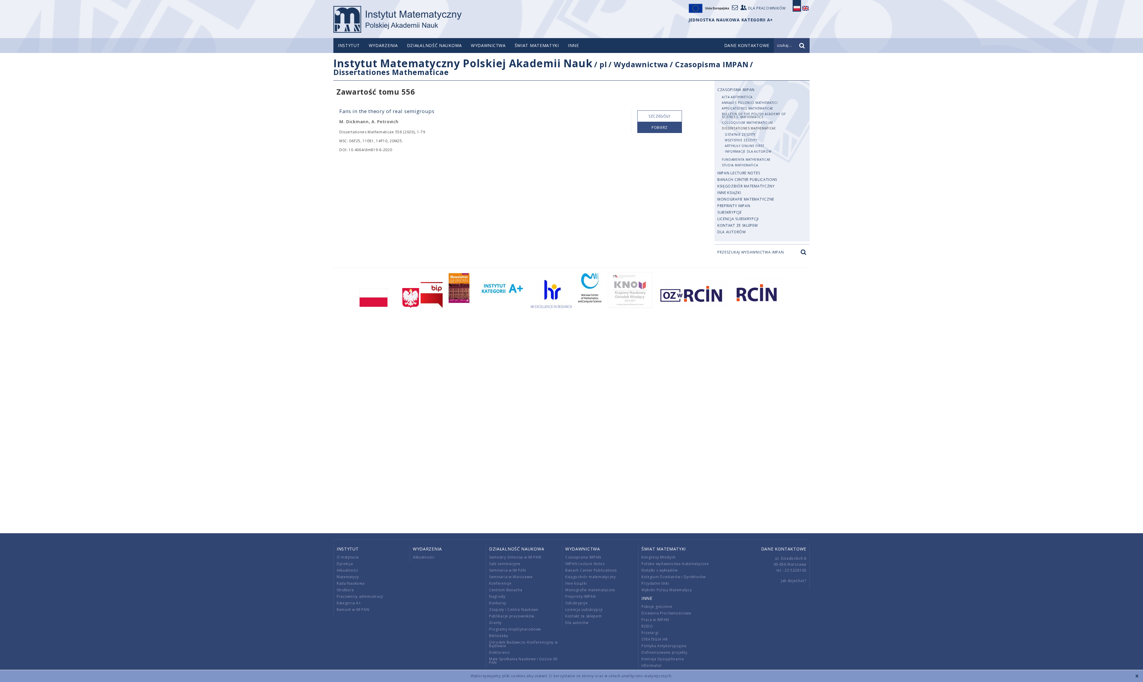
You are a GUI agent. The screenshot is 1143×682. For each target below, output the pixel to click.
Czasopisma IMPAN (711, 64)
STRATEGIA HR (654, 639)
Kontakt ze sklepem (737, 225)
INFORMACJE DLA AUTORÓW (748, 151)
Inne (573, 45)
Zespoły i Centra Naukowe (513, 609)
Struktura (345, 589)
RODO (647, 626)
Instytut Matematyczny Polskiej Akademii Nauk (463, 63)
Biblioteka (498, 635)
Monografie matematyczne (745, 199)
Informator (651, 665)
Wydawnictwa (488, 45)
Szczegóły (660, 116)
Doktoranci (499, 652)
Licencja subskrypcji (738, 218)
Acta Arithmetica (737, 97)
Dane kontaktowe (784, 549)
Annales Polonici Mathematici (750, 103)
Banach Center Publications (747, 179)
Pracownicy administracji (360, 596)
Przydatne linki (655, 583)
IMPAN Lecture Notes (738, 173)
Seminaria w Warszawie (511, 576)
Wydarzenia (383, 45)
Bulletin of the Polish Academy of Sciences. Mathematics (754, 115)
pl (603, 64)
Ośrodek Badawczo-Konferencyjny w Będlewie (523, 644)
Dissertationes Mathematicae (391, 72)
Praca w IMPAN (655, 619)
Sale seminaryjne (505, 563)
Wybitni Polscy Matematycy (666, 589)
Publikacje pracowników (511, 616)
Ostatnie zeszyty (740, 134)
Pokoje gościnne (656, 606)
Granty (495, 622)
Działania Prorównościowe (666, 613)
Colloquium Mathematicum (747, 123)
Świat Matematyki (537, 45)
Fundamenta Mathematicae (746, 159)
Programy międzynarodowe (515, 629)
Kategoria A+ (349, 603)
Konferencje (500, 583)
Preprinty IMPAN (733, 205)
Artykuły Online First (744, 146)
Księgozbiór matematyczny (746, 186)
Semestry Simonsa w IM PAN (515, 557)
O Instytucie (348, 557)
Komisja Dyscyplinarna (662, 658)
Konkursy (497, 603)
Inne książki (729, 192)
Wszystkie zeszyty (741, 140)
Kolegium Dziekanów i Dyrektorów (673, 576)
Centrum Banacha (505, 589)
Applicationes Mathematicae (747, 108)
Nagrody (497, 596)
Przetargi (649, 632)
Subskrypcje (729, 212)
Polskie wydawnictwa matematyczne (675, 563)
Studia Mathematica (740, 165)
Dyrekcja (345, 563)
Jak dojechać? (793, 580)
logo (397, 19)
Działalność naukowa (434, 45)
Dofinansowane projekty (664, 652)
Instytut (349, 45)
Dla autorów (731, 231)
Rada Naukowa (350, 583)
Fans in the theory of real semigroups (387, 111)
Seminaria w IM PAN (507, 570)
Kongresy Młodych (658, 557)
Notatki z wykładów (659, 570)
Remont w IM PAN (353, 609)
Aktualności (347, 570)
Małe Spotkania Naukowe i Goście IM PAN (523, 660)
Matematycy (348, 576)
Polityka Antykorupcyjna (663, 645)
